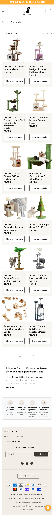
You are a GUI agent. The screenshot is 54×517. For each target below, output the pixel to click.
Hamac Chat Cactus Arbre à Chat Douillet (37, 176)
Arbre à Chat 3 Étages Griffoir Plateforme (11, 176)
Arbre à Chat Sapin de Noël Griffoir (39, 226)
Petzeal (19, 494)
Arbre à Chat (16, 22)
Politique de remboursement (33, 494)
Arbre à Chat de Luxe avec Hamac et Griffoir (39, 278)
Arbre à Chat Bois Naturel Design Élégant (38, 120)
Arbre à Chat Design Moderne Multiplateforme (37, 69)
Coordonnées (36, 502)
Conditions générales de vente (21, 506)
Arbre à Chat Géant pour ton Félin (14, 68)
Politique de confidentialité (19, 498)
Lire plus (10, 387)
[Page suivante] (34, 354)
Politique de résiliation (28, 510)
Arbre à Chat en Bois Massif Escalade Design (37, 329)
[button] (3, 10)
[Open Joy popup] (48, 508)
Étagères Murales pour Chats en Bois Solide (14, 329)
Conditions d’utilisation (38, 498)
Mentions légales (39, 506)
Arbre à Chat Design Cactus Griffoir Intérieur (12, 278)
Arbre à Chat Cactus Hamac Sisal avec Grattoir (14, 120)
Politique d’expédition (23, 502)
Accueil (5, 22)
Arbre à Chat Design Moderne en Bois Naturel (13, 227)
